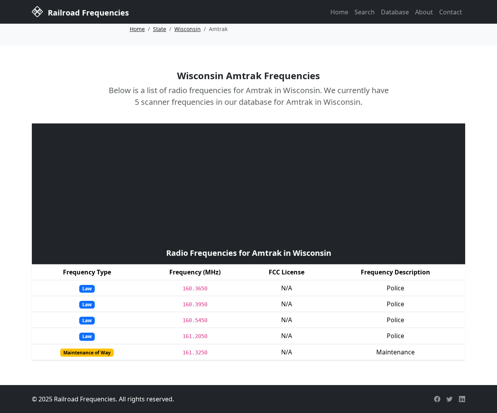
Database (395, 12)
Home (339, 12)
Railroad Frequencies (87, 12)
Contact (450, 12)
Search (365, 12)
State (159, 29)
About (424, 12)
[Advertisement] (248, 184)
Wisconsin (187, 29)
